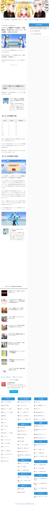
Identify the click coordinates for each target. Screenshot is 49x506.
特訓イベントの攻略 (23, 19)
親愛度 (4, 415)
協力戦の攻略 (14, 19)
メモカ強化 (5, 426)
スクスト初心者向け (5, 19)
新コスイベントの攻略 (33, 19)
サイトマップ (42, 19)
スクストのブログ (7, 439)
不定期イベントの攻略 (7, 432)
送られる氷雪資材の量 (35, 30)
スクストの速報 (6, 443)
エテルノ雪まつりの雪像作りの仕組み (38, 27)
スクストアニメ (6, 446)
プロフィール (6, 457)
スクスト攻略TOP (7, 450)
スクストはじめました (24, 2)
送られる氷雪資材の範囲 (35, 33)
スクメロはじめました (7, 454)
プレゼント (5, 436)
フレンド (5, 429)
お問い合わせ (6, 461)
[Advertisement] (14, 74)
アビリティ (5, 419)
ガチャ (4, 422)
